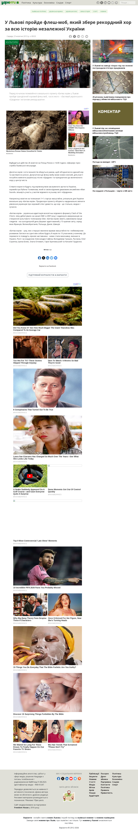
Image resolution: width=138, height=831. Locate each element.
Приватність (107, 793)
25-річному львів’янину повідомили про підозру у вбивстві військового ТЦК (112, 98)
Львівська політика (39, 11)
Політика (26, 2)
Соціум (59, 2)
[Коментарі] (86, 36)
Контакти (105, 784)
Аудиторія (94, 795)
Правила (105, 790)
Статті (95, 11)
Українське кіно (71, 11)
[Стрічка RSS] (116, 2)
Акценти (93, 776)
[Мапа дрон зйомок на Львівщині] (69, 796)
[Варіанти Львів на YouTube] (109, 2)
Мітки (92, 787)
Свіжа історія (85, 11)
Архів (91, 790)
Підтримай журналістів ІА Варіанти (47, 275)
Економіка (49, 2)
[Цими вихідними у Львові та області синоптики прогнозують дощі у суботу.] (113, 147)
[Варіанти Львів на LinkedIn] (105, 2)
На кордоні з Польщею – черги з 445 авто (112, 191)
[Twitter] (74, 36)
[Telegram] (82, 36)
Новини (103, 11)
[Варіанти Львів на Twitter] (101, 2)
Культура (37, 2)
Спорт (68, 2)
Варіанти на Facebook (47, 266)
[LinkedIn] (78, 36)
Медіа (92, 784)
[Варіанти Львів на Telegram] (112, 2)
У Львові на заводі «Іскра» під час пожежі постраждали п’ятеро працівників (113, 66)
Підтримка (106, 782)
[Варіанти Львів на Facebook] (98, 2)
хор (50, 250)
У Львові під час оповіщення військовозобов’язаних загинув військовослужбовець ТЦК (108, 130)
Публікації (94, 773)
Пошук (92, 793)
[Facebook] (70, 36)
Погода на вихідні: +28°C (104, 162)
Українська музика (56, 11)
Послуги (105, 773)
